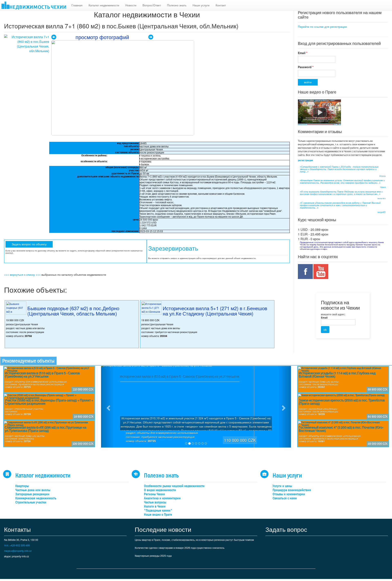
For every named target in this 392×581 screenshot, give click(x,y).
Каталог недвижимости (104, 5)
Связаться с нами (285, 498)
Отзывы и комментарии (289, 494)
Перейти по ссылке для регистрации (322, 26)
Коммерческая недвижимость (35, 498)
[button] (107, 407)
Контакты (17, 529)
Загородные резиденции (32, 494)
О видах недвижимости (160, 490)
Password (305, 67)
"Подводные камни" (158, 510)
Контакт (221, 5)
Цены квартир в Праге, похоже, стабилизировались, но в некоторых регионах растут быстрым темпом (194, 539)
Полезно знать (176, 5)
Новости (130, 5)
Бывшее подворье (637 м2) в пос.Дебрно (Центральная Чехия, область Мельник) (73, 310)
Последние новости (163, 529)
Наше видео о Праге (158, 515)
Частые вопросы (155, 502)
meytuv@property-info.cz (18, 550)
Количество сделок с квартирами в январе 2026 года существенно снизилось (179, 547)
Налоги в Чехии (155, 506)
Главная (76, 5)
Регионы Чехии (154, 494)
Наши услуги (201, 5)
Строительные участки (30, 502)
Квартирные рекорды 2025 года (153, 555)
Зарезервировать (173, 248)
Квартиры (22, 486)
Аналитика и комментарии (162, 498)
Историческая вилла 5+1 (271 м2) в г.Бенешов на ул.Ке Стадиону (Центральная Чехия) (215, 310)
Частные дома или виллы (32, 490)
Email (302, 53)
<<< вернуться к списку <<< (22, 274)
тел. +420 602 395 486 (17, 545)
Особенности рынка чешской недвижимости (174, 486)
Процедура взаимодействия (292, 490)
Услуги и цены (282, 486)
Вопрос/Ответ (152, 5)
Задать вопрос (286, 529)
